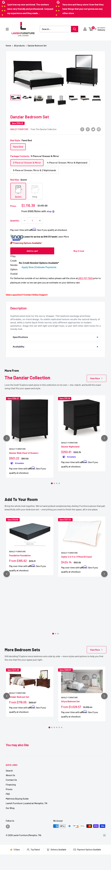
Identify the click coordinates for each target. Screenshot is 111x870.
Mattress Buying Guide (17, 798)
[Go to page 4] (59, 483)
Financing (11, 784)
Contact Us (11, 779)
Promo (9, 789)
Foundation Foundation (20, 555)
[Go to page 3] (56, 483)
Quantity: (15, 220)
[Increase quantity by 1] (40, 221)
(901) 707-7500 (85, 278)
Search (9, 770)
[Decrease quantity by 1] (25, 221)
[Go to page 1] (52, 483)
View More (95, 378)
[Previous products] (6, 438)
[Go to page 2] (54, 483)
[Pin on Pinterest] (88, 129)
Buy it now (79, 250)
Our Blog (10, 808)
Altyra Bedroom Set (70, 701)
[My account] (85, 29)
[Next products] (104, 438)
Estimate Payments (45, 267)
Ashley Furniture (19, 129)
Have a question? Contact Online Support (27, 294)
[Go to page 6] (61, 727)
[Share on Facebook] (82, 129)
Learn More (63, 236)
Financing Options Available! (27, 242)
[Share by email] (99, 129)
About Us (10, 775)
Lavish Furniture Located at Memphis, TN (26, 803)
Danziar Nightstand (70, 446)
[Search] (74, 29)
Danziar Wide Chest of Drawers (23, 453)
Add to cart (32, 250)
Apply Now (28, 267)
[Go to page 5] (59, 727)
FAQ (8, 793)
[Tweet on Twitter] (93, 129)
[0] (91, 29)
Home (8, 45)
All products (19, 45)
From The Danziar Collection (44, 129)
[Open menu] (7, 29)
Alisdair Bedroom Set (19, 697)
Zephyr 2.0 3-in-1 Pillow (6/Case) (76, 556)
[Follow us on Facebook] (8, 826)
